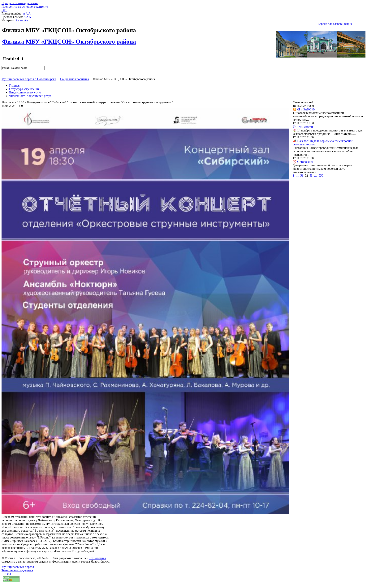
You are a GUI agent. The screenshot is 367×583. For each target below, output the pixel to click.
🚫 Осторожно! (303, 161)
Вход (7, 573)
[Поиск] (3, 71)
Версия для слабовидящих (335, 23)
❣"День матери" (303, 126)
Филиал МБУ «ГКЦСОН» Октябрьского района (69, 39)
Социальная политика (74, 79)
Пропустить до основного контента (25, 6)
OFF (4, 10)
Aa (17, 20)
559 (321, 175)
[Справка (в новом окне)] (3, 75)
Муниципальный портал (18, 566)
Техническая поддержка (17, 570)
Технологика (97, 558)
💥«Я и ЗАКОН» (304, 109)
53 (311, 175)
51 (301, 175)
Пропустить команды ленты (20, 3)
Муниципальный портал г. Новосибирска (29, 79)
